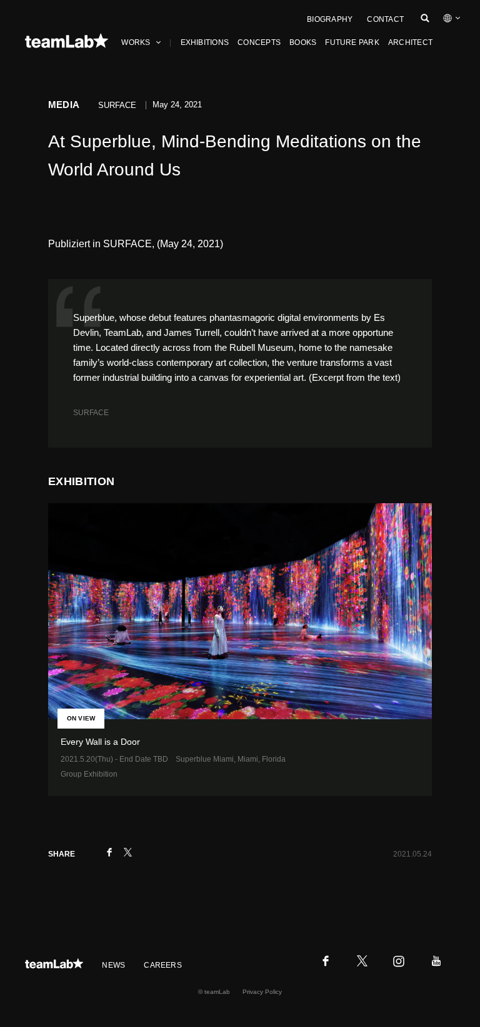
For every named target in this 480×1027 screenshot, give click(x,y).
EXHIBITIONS (205, 42)
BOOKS (302, 42)
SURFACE (91, 412)
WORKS (135, 42)
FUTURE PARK (352, 42)
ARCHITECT (410, 42)
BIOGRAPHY (329, 19)
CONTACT (385, 19)
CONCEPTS (259, 42)
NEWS (113, 965)
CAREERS (163, 965)
